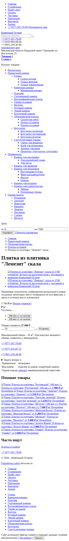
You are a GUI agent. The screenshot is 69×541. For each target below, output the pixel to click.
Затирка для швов (30, 148)
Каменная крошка (24, 87)
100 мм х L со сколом (19, 316)
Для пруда (26, 163)
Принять (39, 538)
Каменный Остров (11, 32)
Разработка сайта (10, 463)
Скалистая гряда (30, 119)
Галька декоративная (32, 84)
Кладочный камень (24, 113)
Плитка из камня (30, 125)
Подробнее (26, 537)
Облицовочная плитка (26, 116)
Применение (15, 154)
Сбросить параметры (26, 232)
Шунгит (18, 218)
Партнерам (14, 18)
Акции (11, 24)
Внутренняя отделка (32, 171)
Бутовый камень (23, 107)
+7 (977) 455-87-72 (11, 349)
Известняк (20, 203)
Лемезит (18, 209)
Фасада (24, 177)
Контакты (13, 21)
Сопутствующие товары (27, 139)
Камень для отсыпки (25, 183)
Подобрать (8, 233)
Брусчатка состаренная (33, 134)
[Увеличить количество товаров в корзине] (36, 329)
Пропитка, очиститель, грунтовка (39, 151)
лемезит (22, 370)
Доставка (13, 15)
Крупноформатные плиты (28, 99)
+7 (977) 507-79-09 (18, 27)
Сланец (18, 215)
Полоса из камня (30, 122)
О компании (14, 6)
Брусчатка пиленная (32, 131)
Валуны (18, 105)
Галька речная (28, 78)
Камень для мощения (25, 165)
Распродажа (14, 70)
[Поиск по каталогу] (33, 36)
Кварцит (19, 206)
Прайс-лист (14, 9)
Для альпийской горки (33, 160)
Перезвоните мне (37, 27)
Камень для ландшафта (26, 157)
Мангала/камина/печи (33, 174)
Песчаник (19, 212)
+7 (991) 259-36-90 (11, 354)
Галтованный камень (25, 96)
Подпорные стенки (31, 192)
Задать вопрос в (12, 359)
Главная (12, 4)
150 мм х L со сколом (19, 319)
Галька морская (29, 81)
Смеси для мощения (32, 142)
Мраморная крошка (31, 90)
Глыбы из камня (23, 102)
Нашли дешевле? (22, 303)
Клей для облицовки (32, 145)
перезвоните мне (10, 47)
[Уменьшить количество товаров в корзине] (2, 329)
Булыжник (20, 197)
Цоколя (25, 180)
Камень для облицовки (26, 168)
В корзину (44, 329)
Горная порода (16, 194)
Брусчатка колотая (31, 136)
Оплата (12, 12)
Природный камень (18, 73)
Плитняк (19, 93)
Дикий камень (22, 110)
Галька (18, 76)
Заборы (25, 189)
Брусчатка (19, 128)
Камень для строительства (28, 186)
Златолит (19, 200)
